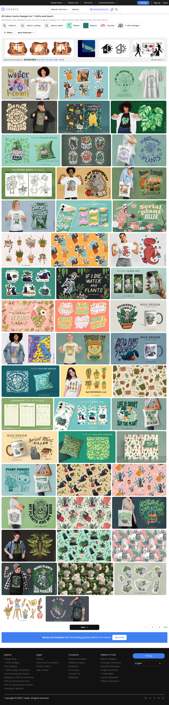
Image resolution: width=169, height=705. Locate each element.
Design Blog (10, 659)
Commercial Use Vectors (17, 673)
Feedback (73, 677)
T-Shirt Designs (11, 662)
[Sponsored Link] (39, 48)
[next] (159, 627)
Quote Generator (109, 677)
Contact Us (74, 673)
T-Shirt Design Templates (17, 670)
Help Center (42, 670)
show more (156, 59)
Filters (10, 32)
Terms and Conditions (47, 662)
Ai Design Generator (111, 662)
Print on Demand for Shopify (18, 684)
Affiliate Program (76, 662)
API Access (73, 670)
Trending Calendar (14, 688)
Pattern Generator (110, 681)
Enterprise (73, 666)
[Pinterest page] (154, 698)
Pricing (39, 659)
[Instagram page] (145, 698)
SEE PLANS (119, 637)
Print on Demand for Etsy (16, 681)
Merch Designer (108, 659)
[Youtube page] (158, 698)
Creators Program (77, 659)
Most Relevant (25, 32)
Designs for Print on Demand (18, 677)
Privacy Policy (43, 666)
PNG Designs (10, 666)
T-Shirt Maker (107, 673)
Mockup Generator (110, 666)
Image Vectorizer (109, 670)
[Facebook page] (150, 698)
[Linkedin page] (163, 698)
